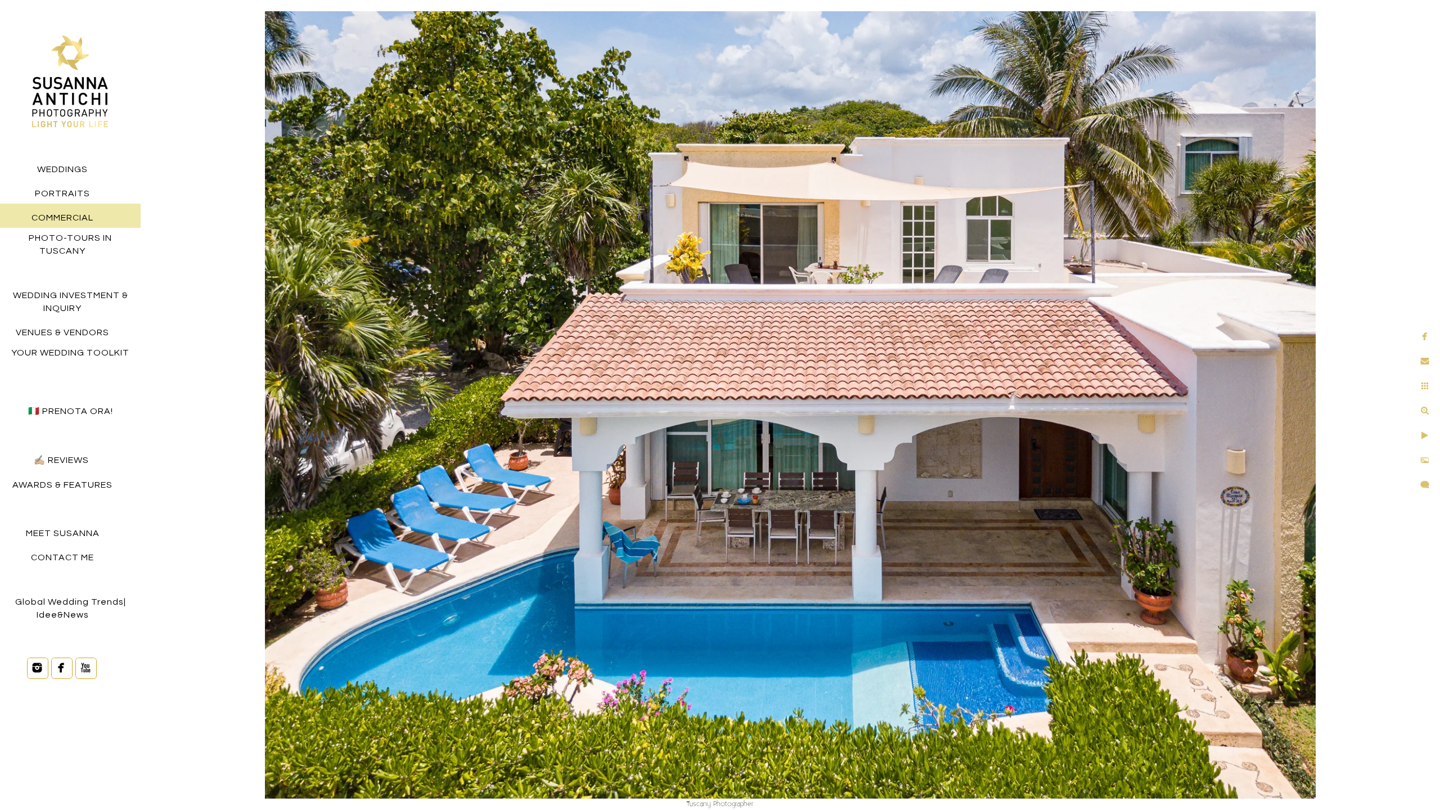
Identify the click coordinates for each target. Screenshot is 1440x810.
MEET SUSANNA (63, 533)
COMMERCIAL (62, 217)
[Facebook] (62, 667)
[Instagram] (38, 667)
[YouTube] (86, 667)
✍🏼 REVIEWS (62, 460)
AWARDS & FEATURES (62, 484)
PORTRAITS (62, 193)
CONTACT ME (62, 557)
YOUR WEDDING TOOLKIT (70, 352)
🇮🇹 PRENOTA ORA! (70, 411)
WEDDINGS (62, 169)
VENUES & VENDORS (62, 332)
